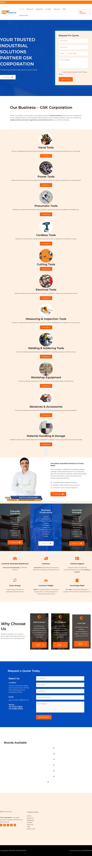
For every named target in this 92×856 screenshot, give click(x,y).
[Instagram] (8, 825)
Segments (39, 9)
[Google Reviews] (11, 825)
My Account (24, 15)
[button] (84, 12)
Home (22, 9)
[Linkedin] (15, 825)
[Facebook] (1, 825)
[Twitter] (4, 825)
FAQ (64, 9)
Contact (48, 9)
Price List (57, 9)
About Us (30, 9)
